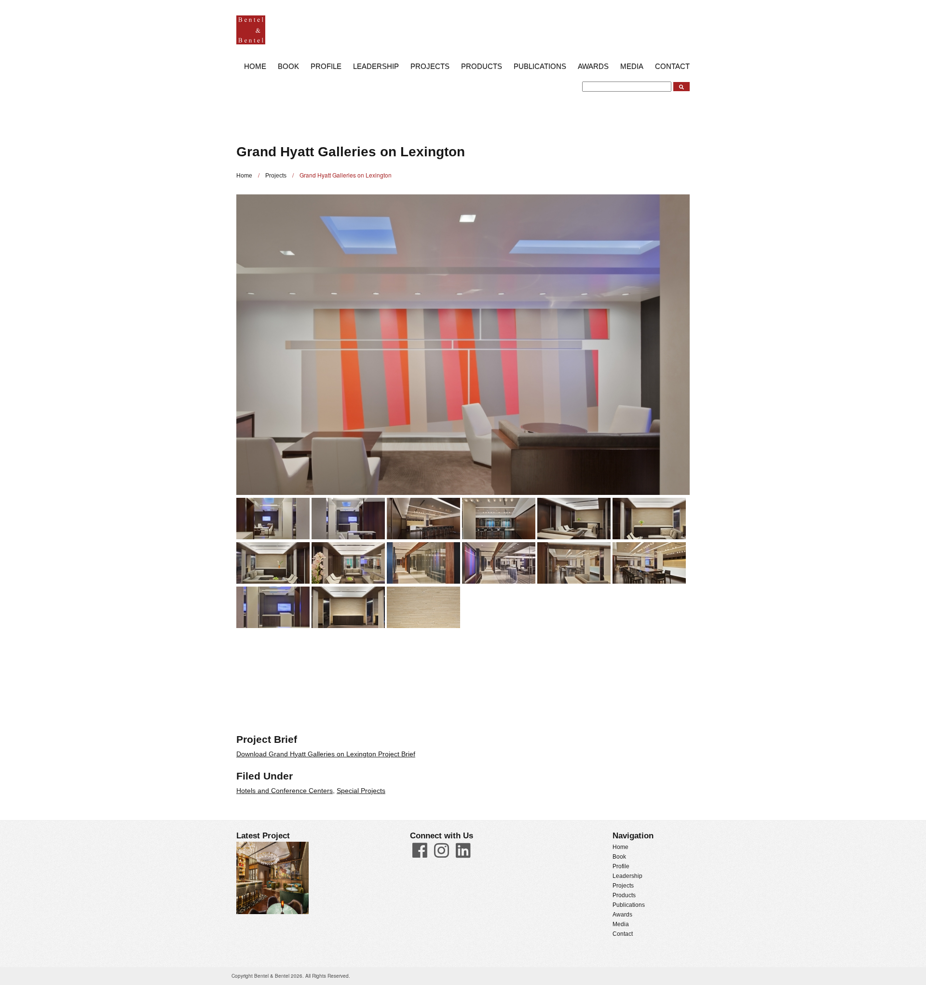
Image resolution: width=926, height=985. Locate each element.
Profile (326, 66)
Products (481, 66)
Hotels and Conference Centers (284, 790)
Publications (540, 66)
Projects (429, 66)
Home (255, 66)
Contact (672, 66)
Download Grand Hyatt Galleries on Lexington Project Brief (325, 754)
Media (631, 66)
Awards (593, 66)
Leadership (376, 66)
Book (288, 66)
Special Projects (361, 790)
